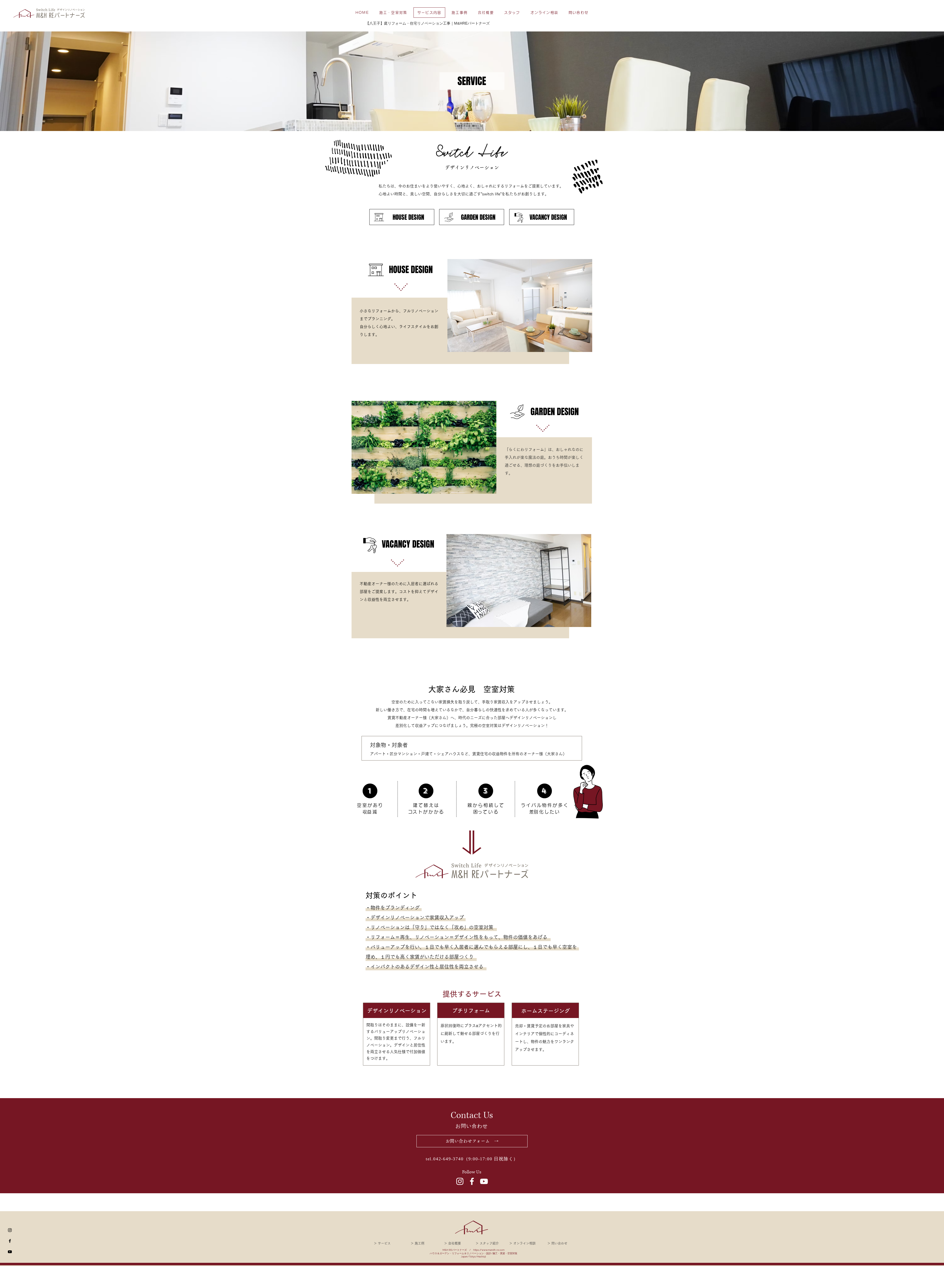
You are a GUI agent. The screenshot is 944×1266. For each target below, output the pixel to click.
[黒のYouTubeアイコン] (9, 1251)
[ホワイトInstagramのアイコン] (460, 1181)
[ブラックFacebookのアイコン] (9, 1240)
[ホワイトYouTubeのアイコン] (484, 1181)
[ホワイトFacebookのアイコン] (472, 1181)
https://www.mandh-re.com (488, 1250)
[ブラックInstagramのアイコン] (9, 1230)
